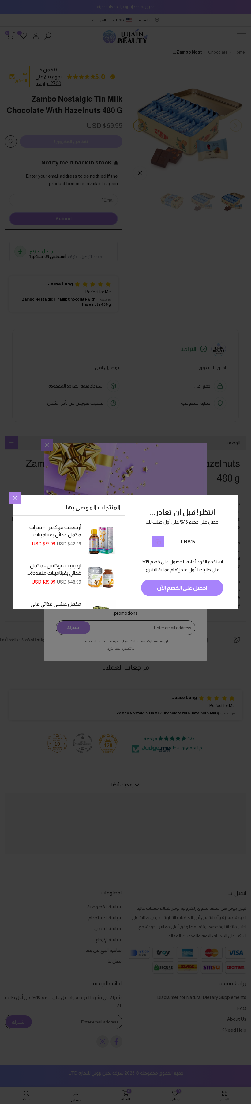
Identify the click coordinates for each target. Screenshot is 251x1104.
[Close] (15, 498)
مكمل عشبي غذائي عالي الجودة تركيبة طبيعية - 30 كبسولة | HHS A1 (55, 608)
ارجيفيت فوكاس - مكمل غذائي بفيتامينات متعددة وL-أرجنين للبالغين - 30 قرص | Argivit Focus (55, 570)
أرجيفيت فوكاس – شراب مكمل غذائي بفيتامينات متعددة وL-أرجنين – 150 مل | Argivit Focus (55, 531)
